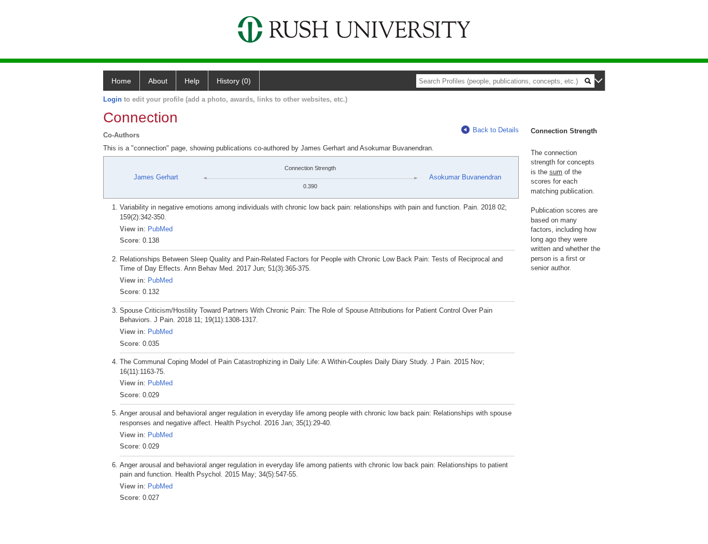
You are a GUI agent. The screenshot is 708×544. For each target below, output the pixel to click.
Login (112, 99)
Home (121, 81)
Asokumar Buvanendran (465, 177)
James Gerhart (156, 177)
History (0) (234, 81)
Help (192, 81)
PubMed (160, 229)
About (157, 81)
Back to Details (496, 130)
